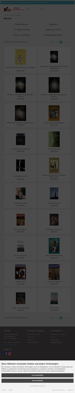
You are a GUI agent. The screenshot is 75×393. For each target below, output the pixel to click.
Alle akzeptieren (37, 375)
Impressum (70, 390)
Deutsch (3, 390)
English (11, 390)
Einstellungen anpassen (37, 386)
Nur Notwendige (37, 380)
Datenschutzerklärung (58, 390)
